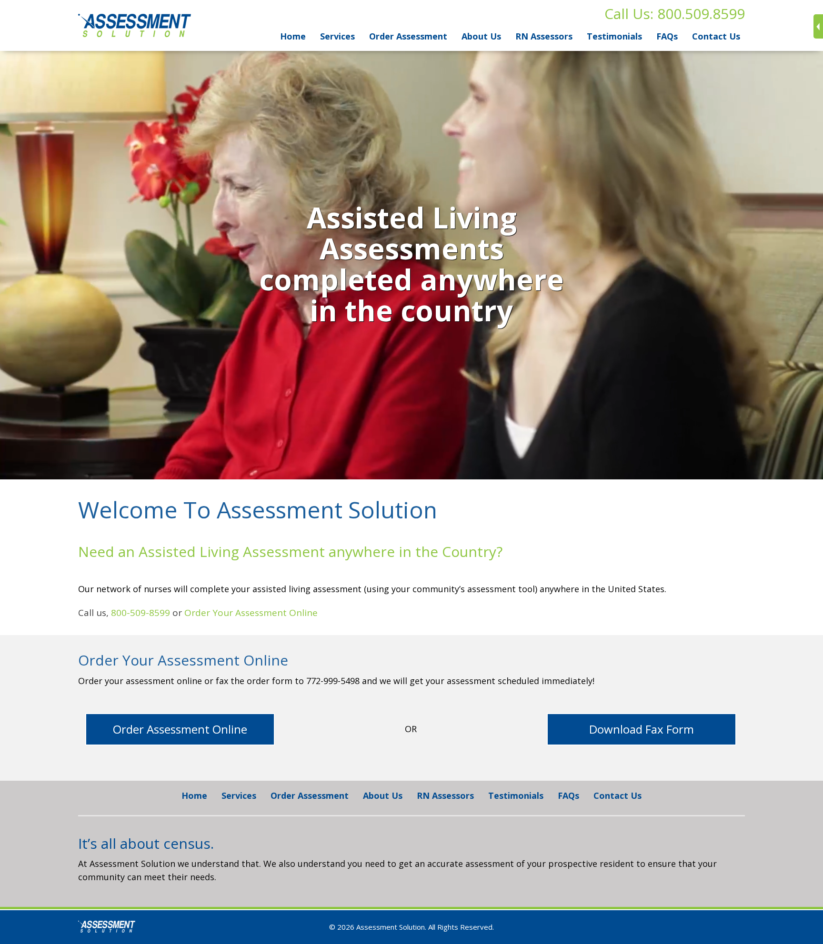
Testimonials (614, 36)
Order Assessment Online (180, 729)
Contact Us (716, 36)
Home (293, 36)
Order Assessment (408, 36)
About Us (481, 36)
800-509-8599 (140, 612)
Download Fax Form (641, 729)
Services (337, 36)
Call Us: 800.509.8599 (674, 13)
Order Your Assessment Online (251, 612)
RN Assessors (543, 36)
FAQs (667, 36)
